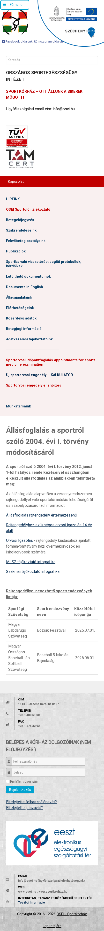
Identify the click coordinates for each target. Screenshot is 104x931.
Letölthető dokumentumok (28, 277)
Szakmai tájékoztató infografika (32, 571)
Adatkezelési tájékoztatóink (29, 339)
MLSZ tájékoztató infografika (30, 562)
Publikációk (16, 251)
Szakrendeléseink (21, 230)
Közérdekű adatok (21, 318)
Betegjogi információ (24, 329)
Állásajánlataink (19, 297)
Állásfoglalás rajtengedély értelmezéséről (41, 515)
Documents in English (24, 287)
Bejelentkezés (20, 790)
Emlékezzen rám (24, 781)
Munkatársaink (18, 406)
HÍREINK (13, 199)
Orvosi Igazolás (19, 540)
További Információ (31, 902)
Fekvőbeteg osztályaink (25, 241)
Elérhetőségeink (20, 308)
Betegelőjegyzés (20, 220)
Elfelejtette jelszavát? (24, 807)
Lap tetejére (52, 926)
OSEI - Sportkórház (72, 914)
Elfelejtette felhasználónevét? (31, 802)
